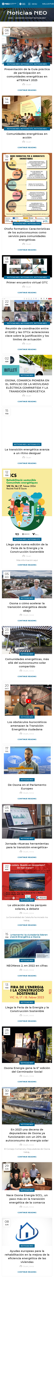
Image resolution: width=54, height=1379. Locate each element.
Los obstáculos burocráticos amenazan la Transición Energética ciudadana (27, 726)
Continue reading (27, 90)
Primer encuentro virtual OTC (27, 282)
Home (10, 18)
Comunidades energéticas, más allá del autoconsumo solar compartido (27, 663)
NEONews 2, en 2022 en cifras (27, 965)
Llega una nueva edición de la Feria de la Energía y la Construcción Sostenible (27, 548)
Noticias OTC (27, 64)
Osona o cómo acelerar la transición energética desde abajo (27, 607)
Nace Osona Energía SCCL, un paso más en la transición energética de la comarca (27, 1199)
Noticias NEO (13, 64)
